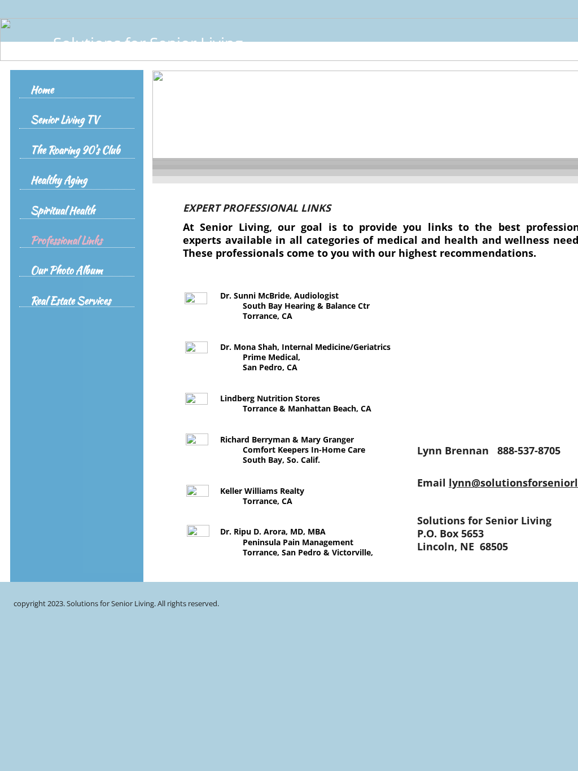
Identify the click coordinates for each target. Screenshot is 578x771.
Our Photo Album (66, 271)
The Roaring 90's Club (75, 150)
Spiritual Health (62, 211)
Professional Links (66, 241)
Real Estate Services (70, 301)
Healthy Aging (58, 180)
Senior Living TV (64, 120)
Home (42, 90)
